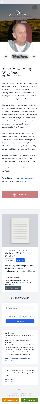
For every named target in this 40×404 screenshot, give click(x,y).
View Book (9, 260)
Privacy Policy (14, 395)
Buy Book (20, 260)
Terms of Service (25, 395)
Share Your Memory (12, 288)
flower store (24, 181)
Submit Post (20, 321)
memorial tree (26, 178)
